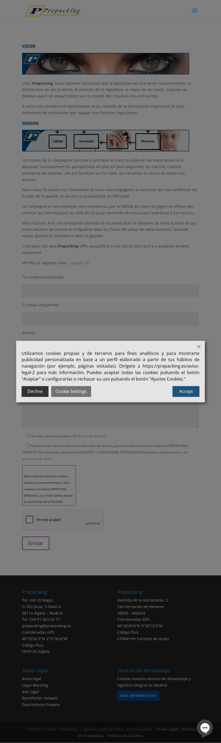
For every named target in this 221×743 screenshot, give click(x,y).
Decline (35, 391)
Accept (186, 391)
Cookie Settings (71, 391)
